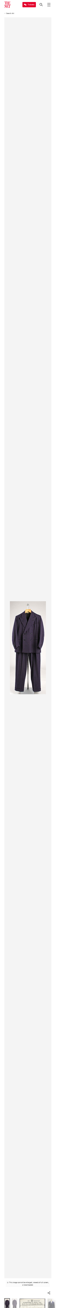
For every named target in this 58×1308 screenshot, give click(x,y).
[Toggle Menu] (48, 4)
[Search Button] (41, 4)
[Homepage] (7, 5)
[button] (48, 1292)
